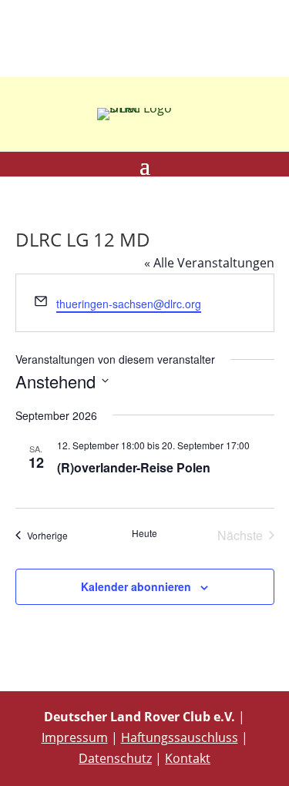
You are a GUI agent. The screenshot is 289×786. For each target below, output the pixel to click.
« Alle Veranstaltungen (209, 262)
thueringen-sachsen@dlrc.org (128, 303)
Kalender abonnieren (136, 586)
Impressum (75, 737)
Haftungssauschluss (179, 737)
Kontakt (187, 758)
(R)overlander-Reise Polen (133, 467)
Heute (144, 533)
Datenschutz (115, 758)
